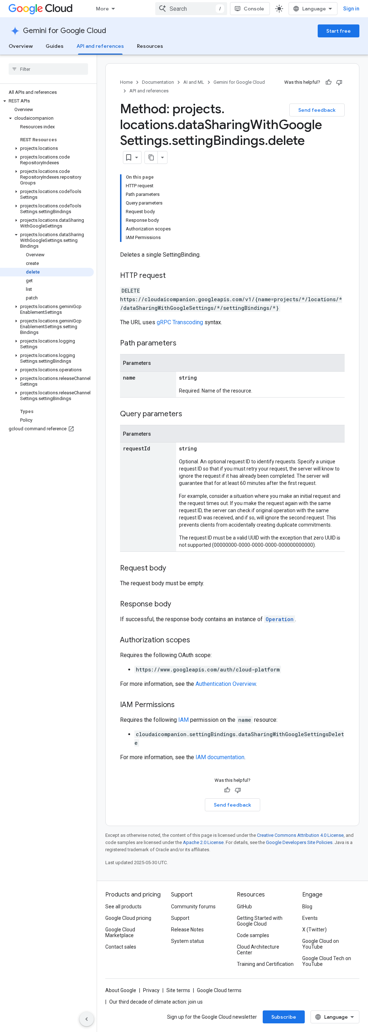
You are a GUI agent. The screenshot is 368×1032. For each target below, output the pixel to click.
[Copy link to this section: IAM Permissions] (182, 705)
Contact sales (120, 947)
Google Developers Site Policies (299, 842)
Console (254, 8)
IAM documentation (220, 757)
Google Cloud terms (219, 990)
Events (310, 918)
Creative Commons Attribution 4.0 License (300, 835)
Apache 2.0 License (203, 842)
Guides (55, 46)
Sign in (351, 9)
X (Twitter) (314, 929)
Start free (338, 31)
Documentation (158, 82)
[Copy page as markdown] (151, 157)
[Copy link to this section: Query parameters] (189, 414)
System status (187, 941)
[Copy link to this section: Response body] (178, 604)
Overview (21, 46)
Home (126, 82)
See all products (123, 906)
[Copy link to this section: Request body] (173, 568)
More (102, 8)
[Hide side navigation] (86, 1019)
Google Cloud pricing (128, 918)
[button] (47, 101)
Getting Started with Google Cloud (259, 921)
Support (180, 918)
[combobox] (191, 8)
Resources (150, 46)
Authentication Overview (226, 683)
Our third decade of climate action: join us (156, 1002)
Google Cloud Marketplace (120, 932)
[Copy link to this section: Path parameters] (183, 343)
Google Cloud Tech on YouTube (326, 961)
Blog (307, 906)
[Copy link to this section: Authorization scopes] (197, 640)
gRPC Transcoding (180, 322)
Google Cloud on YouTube (320, 944)
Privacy (151, 990)
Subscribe (283, 1017)
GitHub (244, 906)
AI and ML (193, 82)
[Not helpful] (339, 82)
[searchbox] (48, 69)
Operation (280, 619)
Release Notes (187, 929)
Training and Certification (265, 964)
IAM (183, 719)
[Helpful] (328, 82)
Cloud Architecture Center (258, 949)
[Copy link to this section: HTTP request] (173, 276)
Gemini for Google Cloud (64, 30)
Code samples (253, 935)
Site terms (178, 990)
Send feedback (317, 110)
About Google (120, 990)
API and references (100, 46)
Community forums (193, 906)
